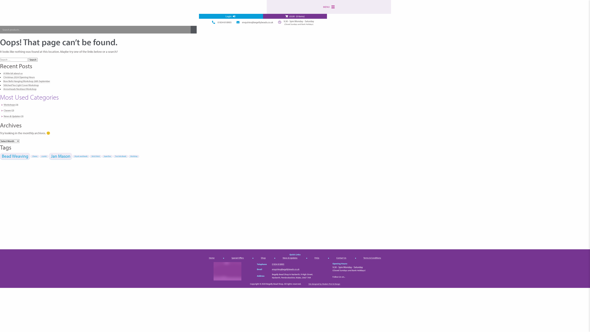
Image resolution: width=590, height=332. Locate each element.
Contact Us (341, 258)
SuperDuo (107, 156)
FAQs (317, 258)
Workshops (9, 104)
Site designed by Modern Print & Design (324, 284)
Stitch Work (96, 156)
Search (194, 30)
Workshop (133, 156)
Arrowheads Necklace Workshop (19, 89)
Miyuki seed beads (81, 156)
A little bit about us (13, 73)
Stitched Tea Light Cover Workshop (21, 85)
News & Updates (12, 116)
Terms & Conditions (372, 258)
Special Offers (238, 258)
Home (211, 258)
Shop (263, 258)
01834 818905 (225, 22)
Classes (7, 110)
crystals (44, 156)
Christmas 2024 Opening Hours (19, 77)
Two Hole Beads (120, 156)
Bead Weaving (15, 156)
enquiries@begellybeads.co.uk (257, 22)
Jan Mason (60, 156)
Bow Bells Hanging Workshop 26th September (26, 81)
